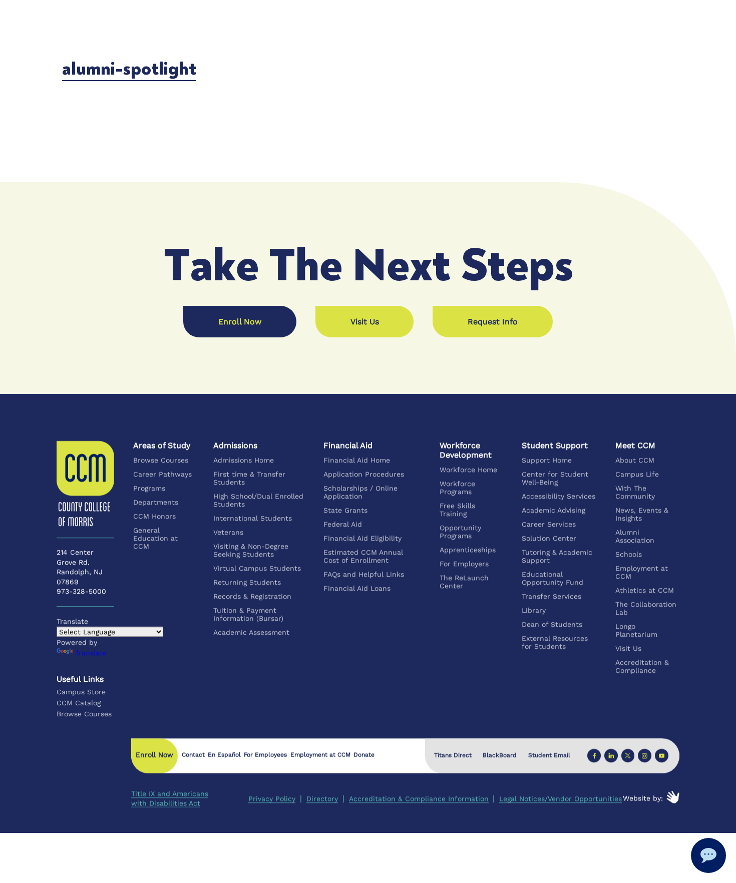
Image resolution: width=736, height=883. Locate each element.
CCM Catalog (79, 703)
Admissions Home (243, 460)
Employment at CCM (641, 572)
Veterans (228, 532)
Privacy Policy (271, 798)
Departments (155, 502)
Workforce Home (469, 470)
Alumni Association (634, 536)
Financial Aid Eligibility (362, 538)
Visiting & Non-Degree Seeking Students (250, 550)
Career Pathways (162, 474)
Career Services (549, 524)
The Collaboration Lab (645, 608)
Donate (364, 754)
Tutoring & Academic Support (557, 556)
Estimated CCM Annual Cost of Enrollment (363, 556)
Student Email (549, 755)
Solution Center (549, 538)
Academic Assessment (251, 632)
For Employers (464, 564)
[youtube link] (661, 756)
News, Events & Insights (641, 514)
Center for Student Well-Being (555, 478)
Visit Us (628, 648)
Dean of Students (552, 624)
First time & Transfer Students (249, 478)
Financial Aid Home (356, 460)
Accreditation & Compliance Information (418, 798)
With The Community (635, 492)
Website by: (643, 798)
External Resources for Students (555, 642)
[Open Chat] (708, 855)
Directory (322, 798)
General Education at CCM (155, 538)
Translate (91, 653)
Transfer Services (551, 596)
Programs (149, 488)
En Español (224, 754)
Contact (193, 754)
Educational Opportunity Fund (552, 578)
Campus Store (81, 692)
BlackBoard (500, 755)
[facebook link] (594, 756)
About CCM (634, 460)
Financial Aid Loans (357, 588)
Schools (628, 554)
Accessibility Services (558, 496)
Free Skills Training (458, 510)
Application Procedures (363, 474)
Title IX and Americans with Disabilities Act (169, 798)
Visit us (364, 321)
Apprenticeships (468, 550)
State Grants (345, 510)
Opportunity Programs (461, 532)
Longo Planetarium (636, 630)
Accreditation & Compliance (642, 666)
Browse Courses (160, 460)
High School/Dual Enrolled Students (258, 500)
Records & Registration (252, 596)
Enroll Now (239, 321)
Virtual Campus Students (257, 568)
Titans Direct (452, 755)
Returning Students (247, 582)
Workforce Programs (458, 488)
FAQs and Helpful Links (363, 574)
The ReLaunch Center (464, 582)
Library (534, 610)
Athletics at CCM (644, 590)
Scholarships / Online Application (360, 492)
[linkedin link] (611, 756)
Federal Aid (342, 524)
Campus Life (637, 474)
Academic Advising (553, 510)
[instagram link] (644, 756)
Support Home (547, 460)
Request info (493, 321)
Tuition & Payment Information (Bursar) (248, 614)
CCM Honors (154, 516)
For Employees (265, 754)
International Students (252, 518)
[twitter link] (627, 756)
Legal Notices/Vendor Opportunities (560, 798)
